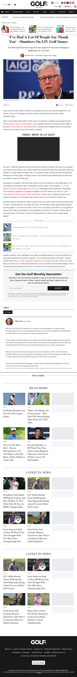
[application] (38, 149)
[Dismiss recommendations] (74, 23)
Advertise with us (58, 652)
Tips (28, 12)
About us (8, 649)
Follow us (60, 105)
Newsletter (70, 105)
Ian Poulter (7, 312)
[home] (2, 12)
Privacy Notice (62, 293)
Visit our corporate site (62, 670)
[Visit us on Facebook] (62, 3)
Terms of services (30, 293)
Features (61, 12)
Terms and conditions (52, 649)
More (71, 12)
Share (7, 105)
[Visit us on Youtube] (70, 3)
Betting (36, 12)
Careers (47, 652)
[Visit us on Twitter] (67, 3)
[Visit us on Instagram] (65, 3)
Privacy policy (67, 649)
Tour (44, 12)
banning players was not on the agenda (18, 124)
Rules (52, 12)
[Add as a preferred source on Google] (38, 663)
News (7, 12)
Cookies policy (37, 652)
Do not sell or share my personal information (38, 656)
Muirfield (33, 127)
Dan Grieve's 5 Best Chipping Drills (23, 17)
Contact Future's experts (22, 649)
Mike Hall (30, 55)
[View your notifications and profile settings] (15, 5)
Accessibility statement (21, 652)
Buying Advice (18, 12)
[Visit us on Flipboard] (73, 3)
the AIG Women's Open (19, 127)
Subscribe (67, 6)
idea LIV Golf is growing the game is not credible (32, 261)
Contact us (38, 649)
